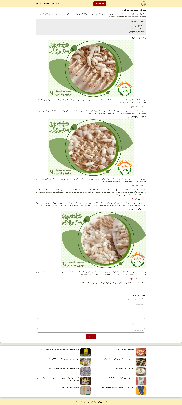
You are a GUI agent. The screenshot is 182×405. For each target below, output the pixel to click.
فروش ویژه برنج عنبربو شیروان (125, 368)
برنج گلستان (130, 278)
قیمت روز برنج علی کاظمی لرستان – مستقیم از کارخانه (118, 359)
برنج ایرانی (131, 106)
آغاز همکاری (100, 3)
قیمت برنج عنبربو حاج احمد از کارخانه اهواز (121, 378)
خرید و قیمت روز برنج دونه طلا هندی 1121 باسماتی (63, 359)
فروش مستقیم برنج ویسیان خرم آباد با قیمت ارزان (64, 368)
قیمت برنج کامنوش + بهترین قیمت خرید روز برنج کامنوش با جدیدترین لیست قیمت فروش (58, 379)
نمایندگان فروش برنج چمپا (136, 31)
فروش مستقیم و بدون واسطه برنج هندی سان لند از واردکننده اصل (59, 349)
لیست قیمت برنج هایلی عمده (125, 349)
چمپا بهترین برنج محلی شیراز (135, 28)
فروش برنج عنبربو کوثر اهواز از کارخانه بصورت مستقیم (118, 387)
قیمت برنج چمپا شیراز (137, 25)
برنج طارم (131, 199)
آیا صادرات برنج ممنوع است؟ (70, 387)
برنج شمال (130, 185)
